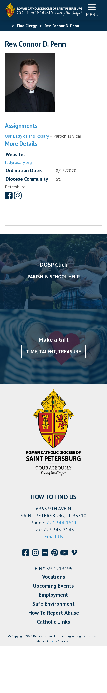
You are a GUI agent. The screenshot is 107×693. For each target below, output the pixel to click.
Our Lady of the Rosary (27, 136)
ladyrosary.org (18, 162)
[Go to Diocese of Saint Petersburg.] (7, 25)
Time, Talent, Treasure (53, 351)
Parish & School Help (54, 276)
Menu (92, 14)
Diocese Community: (27, 179)
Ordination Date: (24, 170)
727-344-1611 (61, 522)
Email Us (53, 536)
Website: (15, 154)
